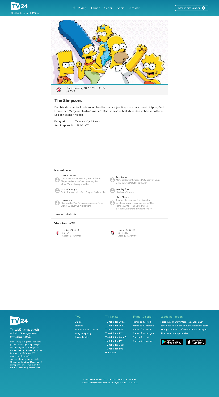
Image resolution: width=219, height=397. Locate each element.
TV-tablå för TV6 (114, 341)
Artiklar (134, 8)
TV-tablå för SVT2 (115, 325)
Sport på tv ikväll (141, 337)
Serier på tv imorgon (143, 333)
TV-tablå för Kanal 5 (115, 337)
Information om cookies (86, 329)
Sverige (120, 379)
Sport (121, 8)
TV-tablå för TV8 (114, 348)
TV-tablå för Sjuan (114, 344)
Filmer (95, 8)
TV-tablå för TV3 (114, 329)
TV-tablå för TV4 (114, 333)
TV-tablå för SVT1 (115, 321)
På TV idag (79, 8)
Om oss (79, 321)
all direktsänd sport (33, 362)
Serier (108, 8)
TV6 (72, 91)
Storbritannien (109, 379)
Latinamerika (130, 379)
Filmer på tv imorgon (143, 325)
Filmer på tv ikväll (142, 321)
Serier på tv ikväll (142, 329)
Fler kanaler (111, 352)
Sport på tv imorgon (143, 341)
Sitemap (79, 325)
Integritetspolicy (83, 333)
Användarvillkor (83, 337)
